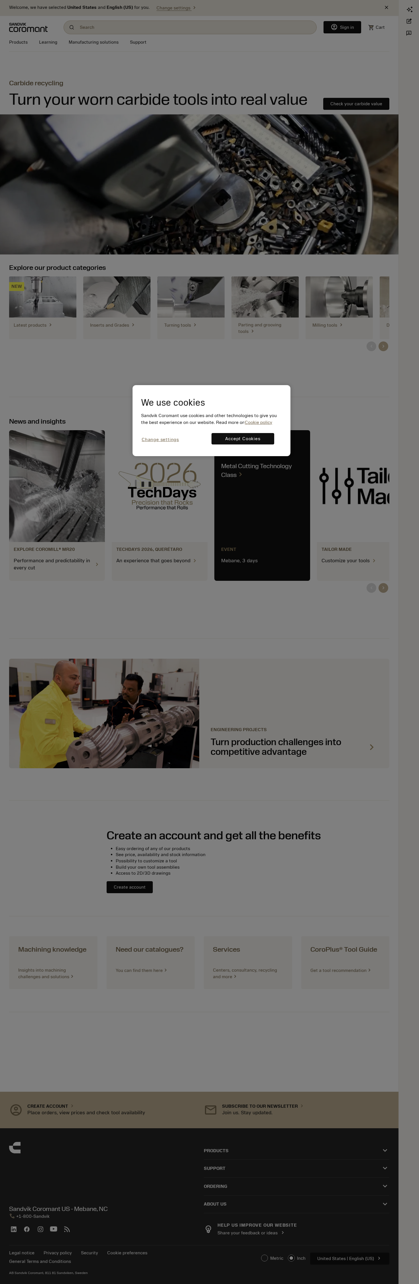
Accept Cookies (242, 439)
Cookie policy (258, 422)
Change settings (160, 439)
